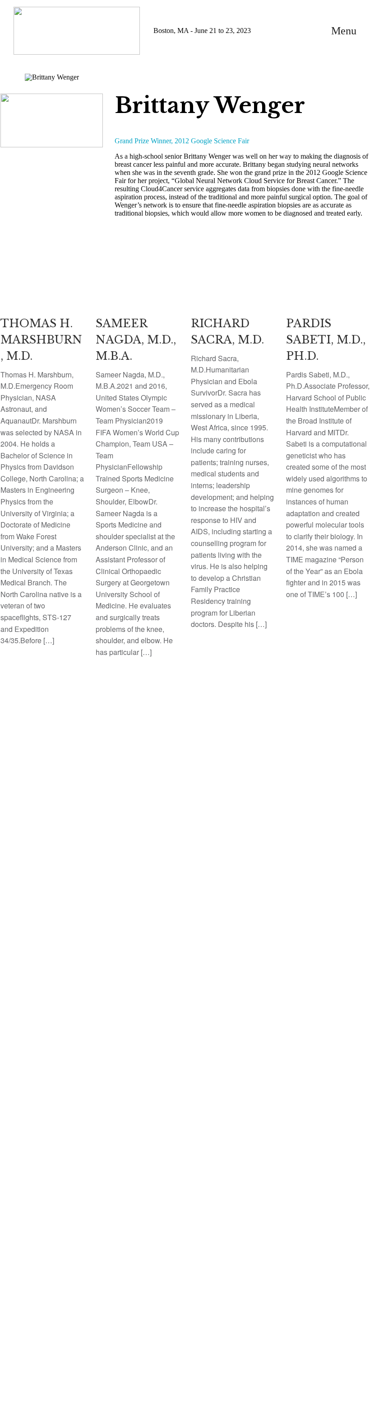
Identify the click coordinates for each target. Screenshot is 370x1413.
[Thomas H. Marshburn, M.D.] (42, 459)
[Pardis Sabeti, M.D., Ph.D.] (328, 436)
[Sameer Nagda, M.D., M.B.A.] (137, 465)
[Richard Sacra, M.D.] (232, 451)
